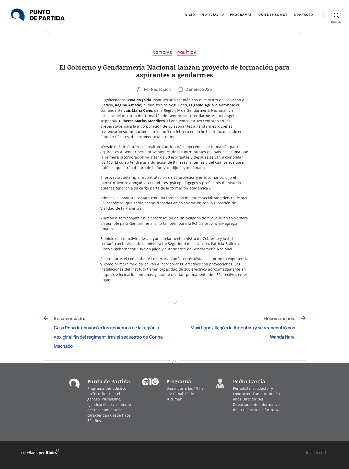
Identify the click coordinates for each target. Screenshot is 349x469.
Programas (241, 15)
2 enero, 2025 (198, 89)
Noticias (210, 15)
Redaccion (161, 89)
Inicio (189, 15)
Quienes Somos (273, 15)
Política (186, 52)
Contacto (303, 15)
